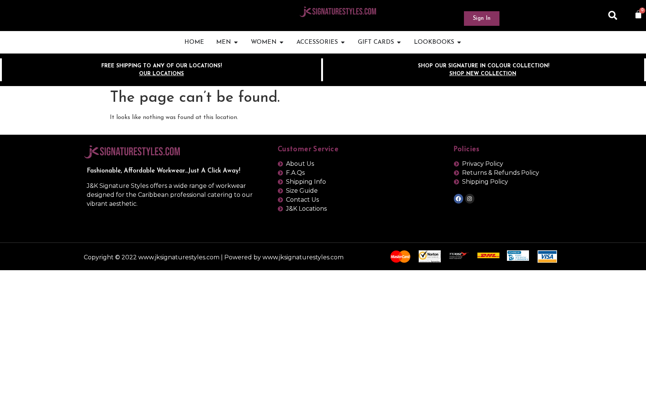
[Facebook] (458, 198)
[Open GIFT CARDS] (399, 42)
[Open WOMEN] (281, 42)
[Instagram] (469, 198)
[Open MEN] (236, 42)
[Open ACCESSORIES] (343, 42)
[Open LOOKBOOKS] (459, 42)
